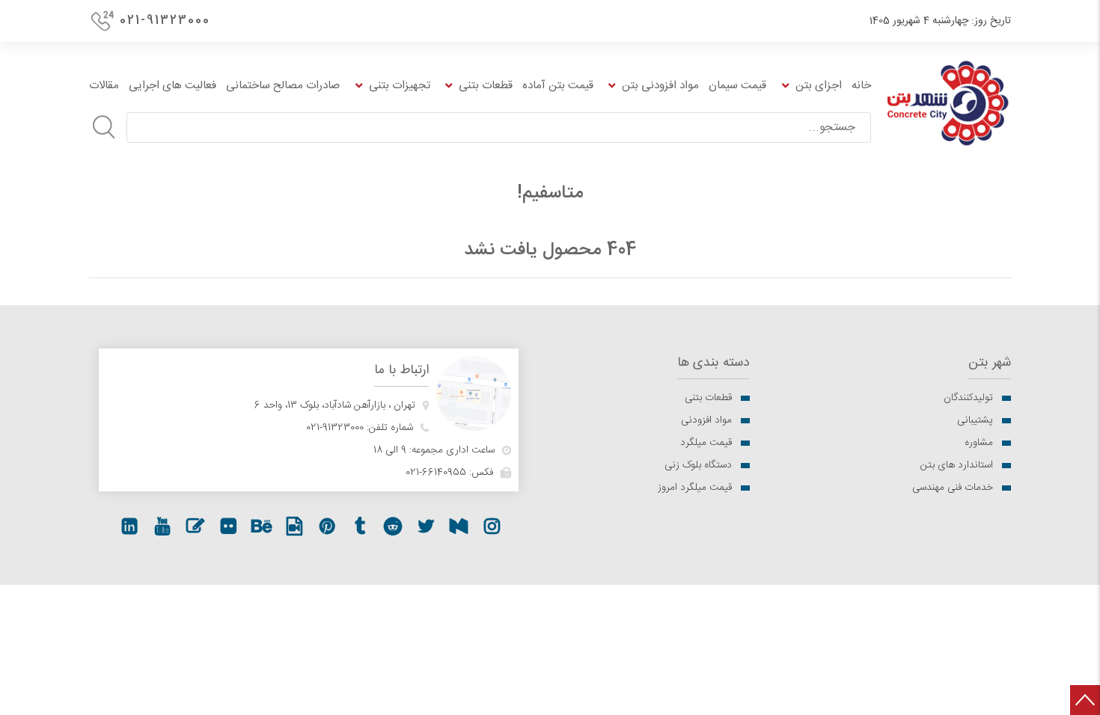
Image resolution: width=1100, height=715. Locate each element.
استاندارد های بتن (956, 465)
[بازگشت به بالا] (1085, 700)
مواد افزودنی (706, 420)
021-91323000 (165, 20)
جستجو (104, 127)
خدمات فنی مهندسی (952, 487)
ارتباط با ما (401, 370)
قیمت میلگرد (706, 443)
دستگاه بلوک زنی (698, 465)
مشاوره (979, 443)
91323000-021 (335, 428)
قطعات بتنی (708, 398)
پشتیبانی (975, 420)
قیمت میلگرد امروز (695, 487)
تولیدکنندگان (968, 398)
